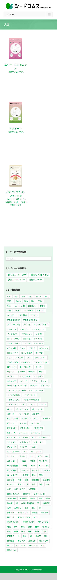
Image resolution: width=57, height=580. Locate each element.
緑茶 (23, 526)
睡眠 (9, 526)
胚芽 (37, 526)
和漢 (33, 484)
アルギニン (11, 329)
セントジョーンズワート (17, 385)
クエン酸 (19, 357)
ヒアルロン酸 (12, 418)
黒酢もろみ (11, 550)
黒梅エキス (32, 545)
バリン (9, 409)
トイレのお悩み (13, 395)
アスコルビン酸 (13, 320)
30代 (23, 296)
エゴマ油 (26, 338)
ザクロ (41, 371)
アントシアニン (38, 329)
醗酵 (37, 531)
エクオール (15, 128)
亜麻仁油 (10, 479)
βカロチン (32, 305)
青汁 (46, 536)
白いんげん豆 (42, 522)
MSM (9, 305)
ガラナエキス (26, 353)
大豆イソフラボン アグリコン (17, 194)
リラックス (24, 470)
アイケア (33, 315)
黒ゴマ (9, 545)
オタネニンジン (13, 343)
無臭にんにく (23, 512)
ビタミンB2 (11, 428)
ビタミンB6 (24, 428)
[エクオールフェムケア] (15, 38)
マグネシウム (35, 451)
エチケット (38, 338)
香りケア (21, 540)
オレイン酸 (11, 348)
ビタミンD (23, 432)
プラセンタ (11, 446)
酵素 (30, 531)
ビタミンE (11, 437)
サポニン (10, 371)
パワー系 (10, 414)
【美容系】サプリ (11, 202)
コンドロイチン (26, 367)
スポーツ (23, 381)
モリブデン (43, 461)
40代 (30, 296)
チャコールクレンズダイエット (19, 390)
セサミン (33, 381)
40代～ (38, 296)
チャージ (39, 390)
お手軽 (42, 305)
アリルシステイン (41, 324)
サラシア (32, 371)
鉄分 (25, 536)
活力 (9, 508)
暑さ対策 (23, 498)
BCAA (18, 301)
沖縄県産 (46, 503)
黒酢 (42, 545)
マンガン (10, 456)
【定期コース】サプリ (16, 279)
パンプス (35, 414)
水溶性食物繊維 (27, 503)
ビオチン (46, 418)
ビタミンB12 (38, 428)
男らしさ (10, 517)
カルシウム (43, 348)
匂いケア (10, 484)
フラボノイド (24, 442)
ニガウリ (31, 404)
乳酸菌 (25, 475)
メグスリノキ (42, 456)
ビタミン (10, 423)
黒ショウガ (20, 545)
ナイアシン (11, 404)
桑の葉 (9, 503)
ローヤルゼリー (13, 475)
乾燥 (34, 475)
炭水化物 (10, 512)
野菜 (44, 531)
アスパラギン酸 (13, 324)
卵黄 (19, 484)
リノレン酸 (43, 465)
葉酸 (9, 531)
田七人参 (44, 512)
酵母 (23, 531)
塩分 (48, 484)
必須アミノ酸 (39, 493)
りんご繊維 (22, 315)
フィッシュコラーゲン (40, 437)
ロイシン (46, 470)
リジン (33, 465)
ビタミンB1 (34, 423)
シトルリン (38, 376)
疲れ (35, 517)
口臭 (26, 484)
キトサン (39, 353)
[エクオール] (15, 102)
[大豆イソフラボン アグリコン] (15, 166)
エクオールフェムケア (15, 66)
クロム (29, 357)
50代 (47, 296)
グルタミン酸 (12, 362)
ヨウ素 (24, 465)
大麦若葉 (32, 489)
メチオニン (11, 461)
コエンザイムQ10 (41, 362)
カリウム (32, 348)
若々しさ (46, 526)
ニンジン (42, 404)
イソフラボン (12, 334)
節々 (16, 526)
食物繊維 (10, 540)
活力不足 (17, 508)
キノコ (9, 357)
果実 (41, 498)
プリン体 (23, 446)
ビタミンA (22, 423)
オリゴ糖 (26, 343)
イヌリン (39, 334)
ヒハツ (36, 418)
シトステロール (24, 376)
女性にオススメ (13, 493)
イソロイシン (26, 334)
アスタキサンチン (30, 320)
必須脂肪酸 (11, 498)
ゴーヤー (39, 367)
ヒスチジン (25, 418)
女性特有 (26, 493)
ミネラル (21, 456)
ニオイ (22, 404)
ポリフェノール (13, 451)
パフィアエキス (22, 409)
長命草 (38, 536)
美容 (30, 526)
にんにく (40, 310)
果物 (48, 498)
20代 (16, 296)
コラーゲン (11, 367)
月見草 (33, 498)
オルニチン (38, 343)
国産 (40, 484)
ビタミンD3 (35, 432)
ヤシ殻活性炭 (12, 465)
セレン (43, 381)
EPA (32, 301)
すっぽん (17, 310)
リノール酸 (11, 470)
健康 (26, 479)
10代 (9, 296)
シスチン (10, 376)
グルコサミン (40, 357)
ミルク (31, 456)
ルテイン (35, 470)
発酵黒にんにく (13, 522)
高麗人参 (32, 540)
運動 (16, 531)
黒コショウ (43, 540)
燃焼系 (34, 512)
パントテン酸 (23, 414)
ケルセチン (25, 362)
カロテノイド (12, 353)
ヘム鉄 (33, 446)
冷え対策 (46, 479)
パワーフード (37, 409)
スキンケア (11, 381)
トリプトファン (29, 395)
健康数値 (35, 479)
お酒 (9, 310)
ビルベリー (23, 437)
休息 (19, 479)
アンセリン (24, 329)
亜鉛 (41, 475)
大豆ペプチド (19, 489)
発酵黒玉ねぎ (28, 522)
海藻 (26, 508)
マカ (25, 451)
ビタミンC (11, 432)
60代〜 (10, 301)
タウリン (33, 385)
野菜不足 (10, 536)
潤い (33, 508)
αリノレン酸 (20, 305)
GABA (40, 301)
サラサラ (21, 371)
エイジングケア (13, 338)
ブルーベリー (39, 442)
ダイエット (45, 385)
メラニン (23, 461)
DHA (26, 301)
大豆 (9, 489)
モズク (33, 461)
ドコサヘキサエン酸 (31, 399)
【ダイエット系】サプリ (15, 199)
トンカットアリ (13, 399)
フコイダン (11, 442)
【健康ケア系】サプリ (16, 71)
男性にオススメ (24, 517)
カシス (22, 348)
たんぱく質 (29, 310)
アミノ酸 (26, 324)
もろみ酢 (10, 315)
